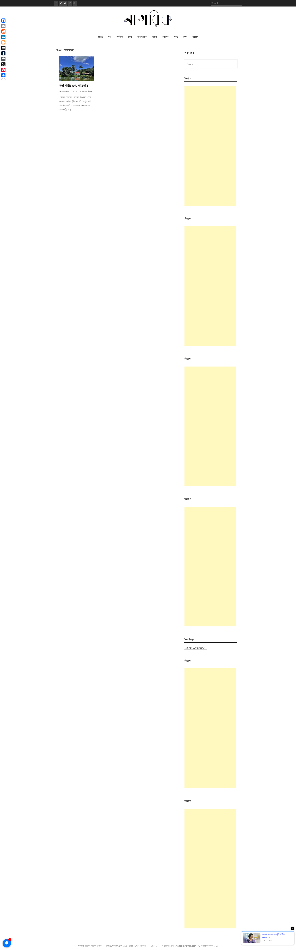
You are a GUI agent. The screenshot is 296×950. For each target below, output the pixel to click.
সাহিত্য (195, 36)
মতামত (154, 36)
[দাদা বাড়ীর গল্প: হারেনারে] (76, 80)
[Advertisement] (210, 146)
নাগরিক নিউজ (87, 91)
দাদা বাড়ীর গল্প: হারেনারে (73, 85)
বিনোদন (165, 36)
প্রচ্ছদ (100, 36)
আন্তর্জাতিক (142, 36)
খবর (109, 36)
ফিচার (176, 36)
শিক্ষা (185, 36)
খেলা (130, 36)
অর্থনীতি (120, 36)
